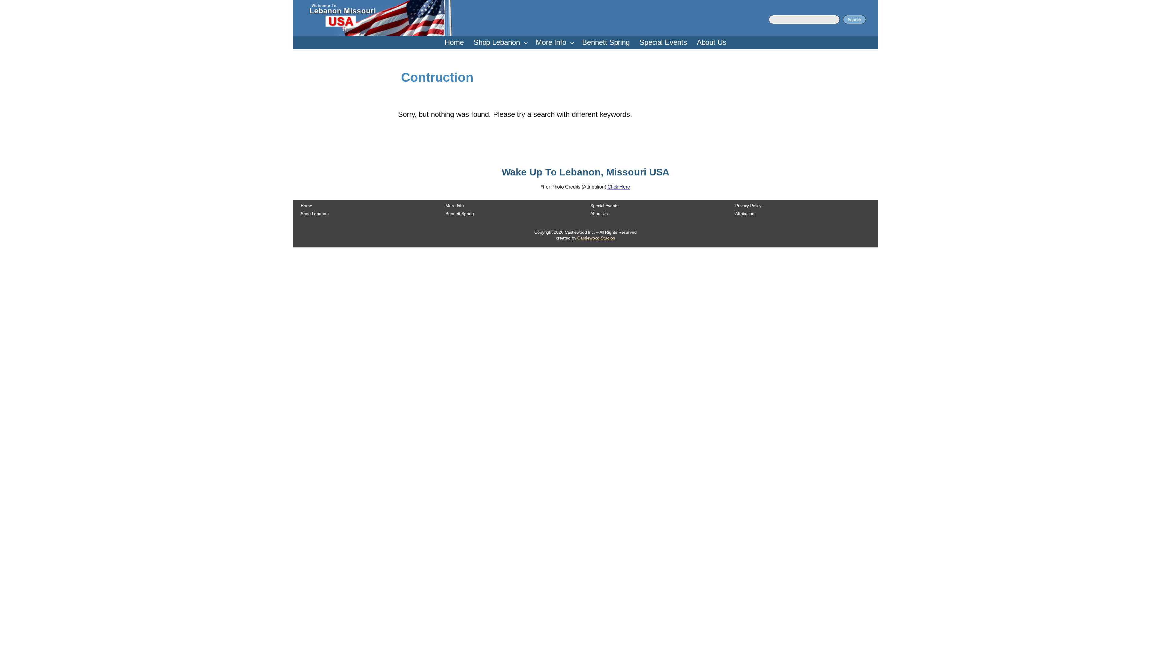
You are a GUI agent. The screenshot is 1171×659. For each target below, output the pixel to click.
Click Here (618, 186)
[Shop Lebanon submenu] (526, 42)
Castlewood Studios (596, 238)
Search (854, 19)
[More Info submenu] (572, 42)
